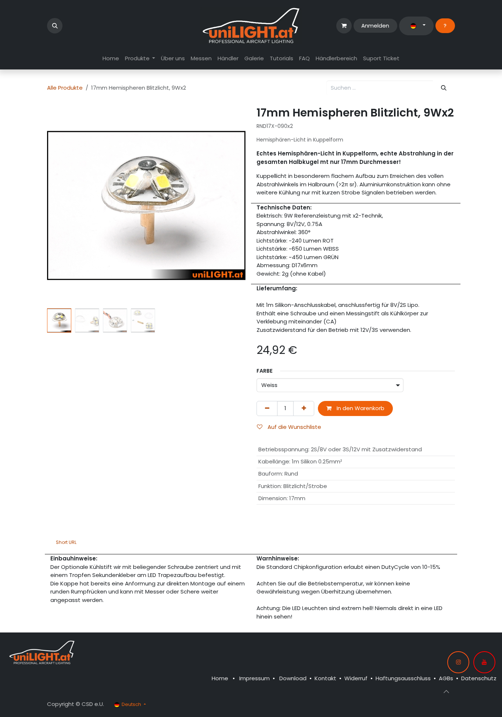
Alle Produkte (65, 88)
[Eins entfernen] (267, 408)
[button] (54, 25)
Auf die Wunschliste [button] (293, 427)
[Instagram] (458, 662)
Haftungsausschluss (403, 678)
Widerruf (355, 678)
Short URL (66, 542)
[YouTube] (484, 662)
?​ (445, 25)
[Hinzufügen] (303, 408)
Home (220, 678)
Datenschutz (478, 678)
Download (292, 678)
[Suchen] (444, 88)
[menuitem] (111, 58)
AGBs (446, 678)
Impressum (254, 678)
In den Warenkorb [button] (359, 408)
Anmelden (375, 25)
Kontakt (325, 678)
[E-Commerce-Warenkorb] (344, 25)
